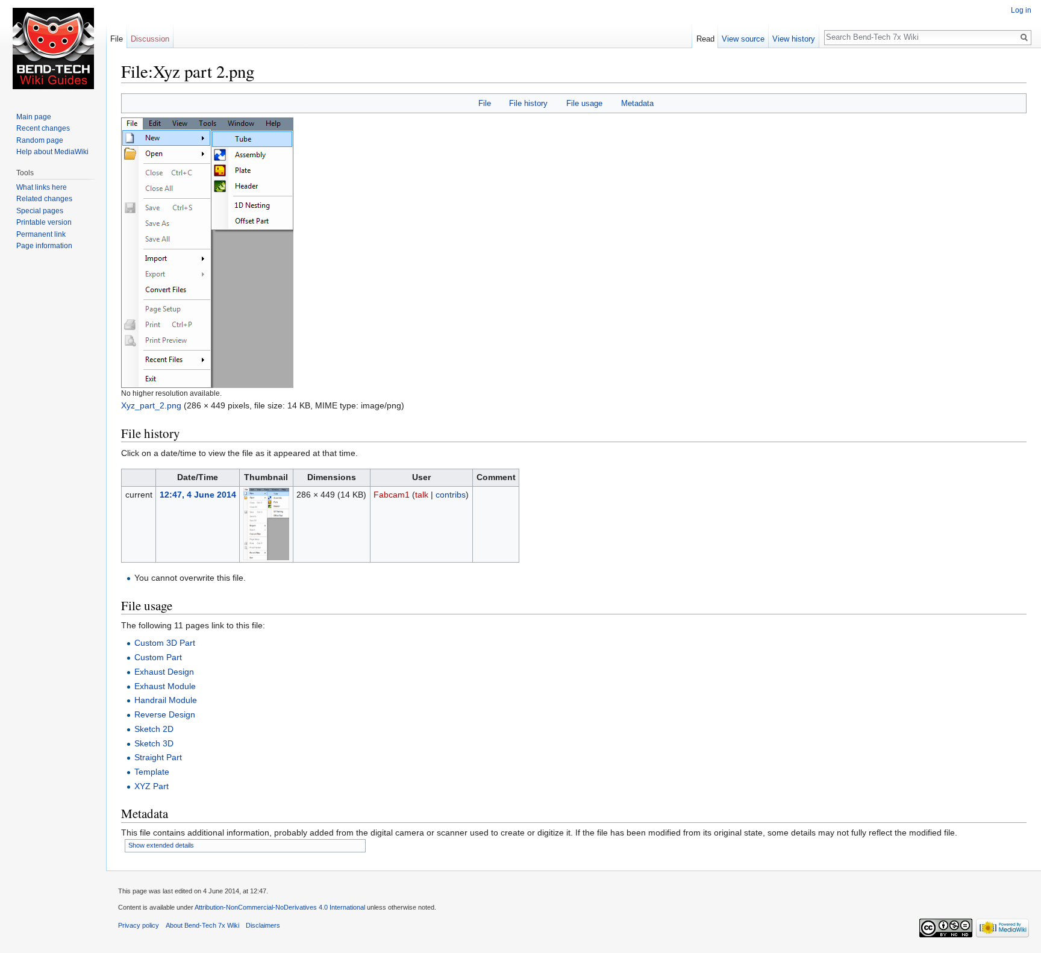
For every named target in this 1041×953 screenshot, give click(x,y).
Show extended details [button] (161, 845)
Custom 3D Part (164, 643)
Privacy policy (138, 925)
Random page (39, 140)
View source (743, 38)
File (484, 103)
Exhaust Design (164, 671)
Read (705, 38)
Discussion (150, 38)
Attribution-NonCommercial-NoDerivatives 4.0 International (280, 907)
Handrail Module (165, 700)
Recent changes (43, 128)
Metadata (637, 103)
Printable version (44, 222)
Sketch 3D (154, 743)
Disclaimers (263, 925)
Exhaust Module (165, 686)
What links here (41, 187)
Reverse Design (164, 714)
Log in (1021, 10)
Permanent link (41, 234)
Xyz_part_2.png (151, 405)
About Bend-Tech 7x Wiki (202, 925)
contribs (451, 494)
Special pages (39, 211)
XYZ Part (151, 786)
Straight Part (158, 757)
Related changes (44, 199)
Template (151, 771)
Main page (33, 117)
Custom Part (158, 657)
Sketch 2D (154, 729)
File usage (584, 103)
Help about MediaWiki (52, 152)
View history (793, 38)
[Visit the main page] (53, 48)
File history (528, 103)
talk (421, 494)
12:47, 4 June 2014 (198, 494)
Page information (44, 246)
